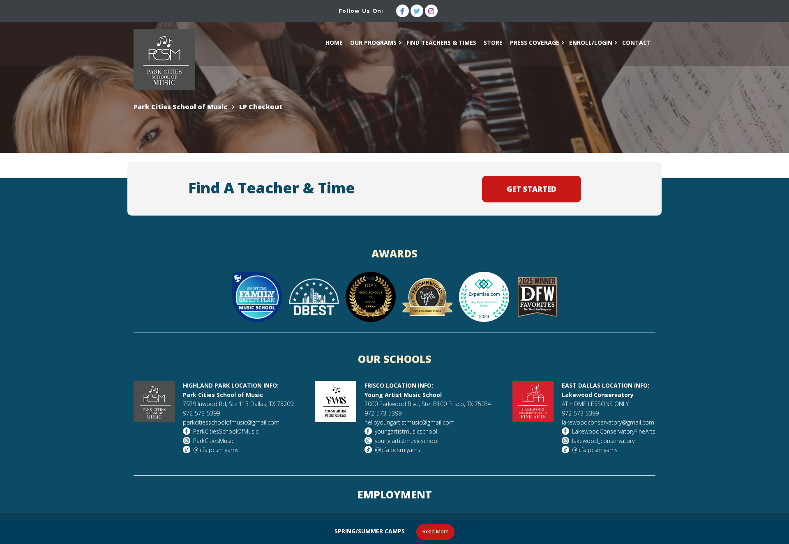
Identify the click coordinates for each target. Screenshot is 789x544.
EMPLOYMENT (395, 494)
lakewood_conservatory (603, 441)
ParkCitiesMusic (213, 441)
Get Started (531, 189)
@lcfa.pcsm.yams (216, 450)
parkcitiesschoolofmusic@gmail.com (231, 422)
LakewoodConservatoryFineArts (613, 431)
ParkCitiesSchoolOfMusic (225, 431)
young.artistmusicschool (406, 441)
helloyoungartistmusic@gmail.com (409, 422)
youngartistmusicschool (406, 431)
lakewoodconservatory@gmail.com (608, 422)
